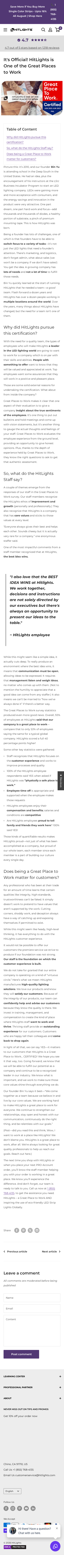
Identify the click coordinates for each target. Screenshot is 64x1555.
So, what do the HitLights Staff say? (30, 148)
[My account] (50, 30)
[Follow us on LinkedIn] (33, 1508)
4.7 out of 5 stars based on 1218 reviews (32, 47)
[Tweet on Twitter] (30, 1230)
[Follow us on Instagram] (12, 1508)
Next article (49, 1251)
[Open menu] (5, 29)
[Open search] (43, 30)
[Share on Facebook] (16, 1230)
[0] (57, 30)
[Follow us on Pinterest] (19, 1508)
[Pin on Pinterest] (23, 1230)
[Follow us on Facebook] (6, 1508)
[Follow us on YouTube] (26, 1508)
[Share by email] (36, 1230)
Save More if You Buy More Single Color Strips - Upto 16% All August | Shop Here (28, 11)
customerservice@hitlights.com (35, 1475)
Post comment (21, 1354)
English (9, 1491)
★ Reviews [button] (61, 780)
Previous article (17, 1251)
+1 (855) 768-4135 (23, 1469)
